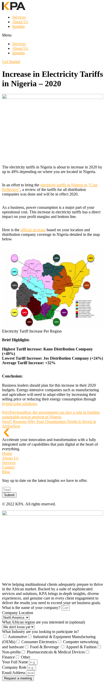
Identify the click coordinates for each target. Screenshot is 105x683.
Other (25, 657)
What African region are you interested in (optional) (43, 622)
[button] (52, 35)
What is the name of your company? (31, 607)
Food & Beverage (45, 647)
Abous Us (10, 458)
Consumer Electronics (39, 642)
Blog (6, 472)
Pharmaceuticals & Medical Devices (56, 652)
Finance (8, 657)
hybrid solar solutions (19, 403)
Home (7, 453)
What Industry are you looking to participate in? (40, 631)
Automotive (17, 637)
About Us (20, 22)
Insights (18, 26)
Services (19, 17)
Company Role (15, 667)
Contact (8, 467)
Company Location (17, 613)
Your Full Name (15, 662)
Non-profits (11, 652)
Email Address (14, 672)
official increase (33, 230)
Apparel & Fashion (81, 647)
